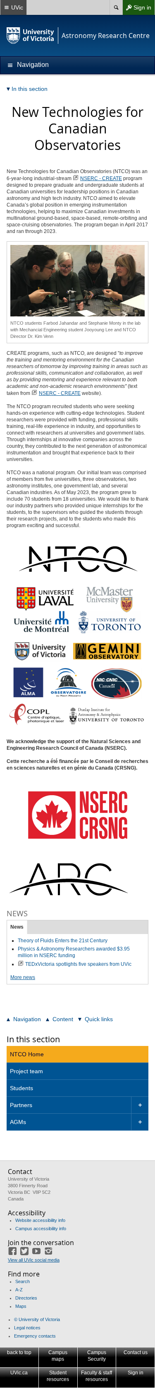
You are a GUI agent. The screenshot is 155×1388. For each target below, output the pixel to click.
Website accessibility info (40, 1220)
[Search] (116, 7)
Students (21, 1088)
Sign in (136, 9)
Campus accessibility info (40, 1228)
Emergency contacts (35, 1335)
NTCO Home (27, 1054)
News (17, 927)
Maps (20, 1306)
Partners (21, 1105)
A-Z (19, 1289)
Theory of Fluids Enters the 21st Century (62, 941)
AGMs (18, 1122)
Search (22, 1281)
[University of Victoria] (31, 35)
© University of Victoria (37, 1319)
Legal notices (27, 1327)
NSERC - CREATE (101, 178)
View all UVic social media (34, 1259)
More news (22, 977)
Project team (26, 1071)
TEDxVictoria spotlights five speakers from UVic (78, 964)
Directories (26, 1297)
